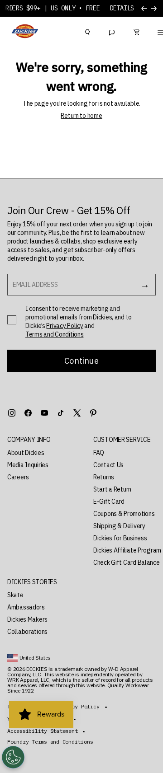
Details (122, 8)
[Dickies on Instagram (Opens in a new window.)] (11, 412)
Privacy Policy (64, 326)
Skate (15, 595)
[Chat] (112, 31)
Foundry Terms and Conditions (50, 742)
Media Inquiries (27, 465)
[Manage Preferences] (13, 757)
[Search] (87, 31)
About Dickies (25, 453)
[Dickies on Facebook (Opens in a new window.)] (28, 412)
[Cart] (136, 31)
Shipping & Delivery (119, 526)
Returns (103, 477)
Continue (81, 361)
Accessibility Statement (42, 731)
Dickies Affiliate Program (127, 550)
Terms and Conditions (54, 334)
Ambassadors (26, 607)
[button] (41, 440)
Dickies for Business (120, 538)
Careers (18, 477)
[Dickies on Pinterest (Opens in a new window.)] (93, 412)
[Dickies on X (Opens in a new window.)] (77, 412)
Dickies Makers (27, 619)
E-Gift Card (109, 501)
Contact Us (108, 465)
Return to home (81, 116)
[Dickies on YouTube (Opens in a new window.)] (44, 412)
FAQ (98, 453)
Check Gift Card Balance (126, 562)
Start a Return (112, 489)
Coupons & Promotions (123, 514)
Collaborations (27, 632)
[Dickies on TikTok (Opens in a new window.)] (60, 412)
